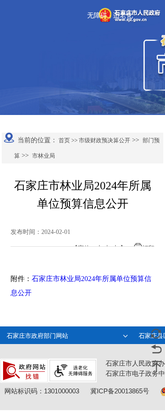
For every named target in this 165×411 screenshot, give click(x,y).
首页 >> (67, 140)
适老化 (123, 15)
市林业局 (43, 155)
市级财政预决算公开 (103, 140)
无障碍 (97, 15)
